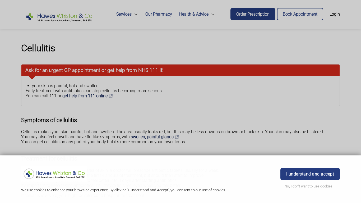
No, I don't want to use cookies (309, 186)
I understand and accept (310, 174)
